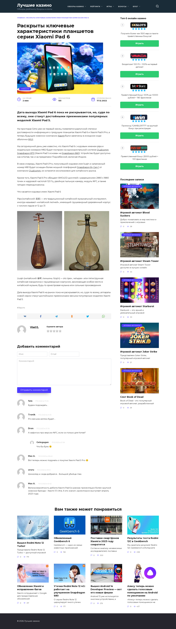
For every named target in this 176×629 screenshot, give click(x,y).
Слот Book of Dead (131, 397)
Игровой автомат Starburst (137, 306)
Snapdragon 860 (70, 153)
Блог (135, 6)
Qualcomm (35, 171)
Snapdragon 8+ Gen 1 (88, 167)
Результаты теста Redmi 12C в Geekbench (142, 540)
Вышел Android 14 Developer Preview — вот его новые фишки (106, 589)
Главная (21, 18)
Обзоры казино (75, 6)
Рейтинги (95, 6)
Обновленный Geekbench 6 (63, 540)
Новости (25, 89)
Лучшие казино (34, 5)
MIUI (30, 139)
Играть (140, 43)
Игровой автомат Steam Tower (139, 261)
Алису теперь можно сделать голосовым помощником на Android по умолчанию (142, 591)
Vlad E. (34, 327)
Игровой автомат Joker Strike (138, 351)
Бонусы (122, 6)
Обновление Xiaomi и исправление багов (30, 588)
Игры (109, 6)
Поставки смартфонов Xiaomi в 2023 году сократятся (105, 541)
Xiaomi (61, 136)
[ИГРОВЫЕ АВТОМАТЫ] (139, 207)
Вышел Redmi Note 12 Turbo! (30, 544)
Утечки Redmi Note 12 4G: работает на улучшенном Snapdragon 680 (69, 591)
